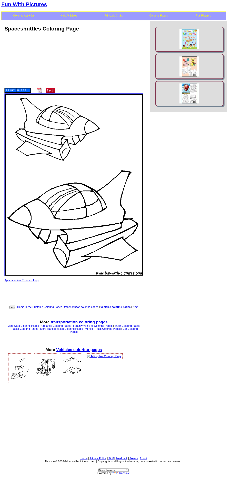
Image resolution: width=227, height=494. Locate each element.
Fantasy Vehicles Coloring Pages (93, 325)
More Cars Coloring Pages (23, 325)
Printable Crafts (114, 15)
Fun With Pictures (24, 4)
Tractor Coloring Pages (24, 328)
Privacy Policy (98, 458)
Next (135, 307)
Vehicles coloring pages (115, 307)
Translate (124, 473)
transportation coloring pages (81, 307)
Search (133, 458)
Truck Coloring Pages (127, 325)
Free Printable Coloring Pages (44, 307)
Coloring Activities (24, 15)
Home (20, 307)
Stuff (111, 458)
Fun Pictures (203, 15)
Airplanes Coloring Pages (56, 325)
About (143, 458)
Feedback (121, 458)
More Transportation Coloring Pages (61, 328)
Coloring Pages (158, 15)
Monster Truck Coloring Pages (103, 328)
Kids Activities (69, 15)
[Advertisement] (73, 58)
